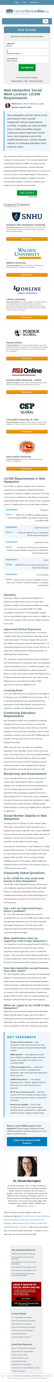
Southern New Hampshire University (25, 225)
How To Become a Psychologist (22, 1330)
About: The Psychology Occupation (23, 1327)
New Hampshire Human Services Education (23, 1258)
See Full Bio (29, 1206)
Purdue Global (14, 342)
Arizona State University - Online (23, 380)
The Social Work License (20, 1358)
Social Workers (29, 1216)
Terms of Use (36, 1376)
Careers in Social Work (19, 1355)
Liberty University (15, 299)
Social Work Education (19, 1361)
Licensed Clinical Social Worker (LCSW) (25, 1368)
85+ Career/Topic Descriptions (22, 1317)
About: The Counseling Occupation (23, 1321)
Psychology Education (19, 1334)
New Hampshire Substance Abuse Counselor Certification (23, 1274)
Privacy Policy (26, 1376)
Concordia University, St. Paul (22, 419)
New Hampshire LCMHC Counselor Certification (24, 1263)
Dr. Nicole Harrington (30, 104)
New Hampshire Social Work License (24, 1270)
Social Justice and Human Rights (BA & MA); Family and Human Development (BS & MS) (26, 384)
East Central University (18, 456)
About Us (17, 1376)
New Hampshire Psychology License (24, 1267)
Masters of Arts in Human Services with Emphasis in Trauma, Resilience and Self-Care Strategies (26, 423)
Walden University (16, 263)
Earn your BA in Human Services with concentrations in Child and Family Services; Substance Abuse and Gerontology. (26, 229)
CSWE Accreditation (18, 1371)
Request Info (27, 239)
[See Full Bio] (35, 1206)
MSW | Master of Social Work (21, 1364)
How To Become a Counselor (22, 1324)
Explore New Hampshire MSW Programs (27, 1141)
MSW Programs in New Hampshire (23, 1254)
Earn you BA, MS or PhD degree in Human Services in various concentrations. (25, 266)
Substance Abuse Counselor (21, 1337)
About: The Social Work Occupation (24, 1348)
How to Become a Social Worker (23, 1351)
